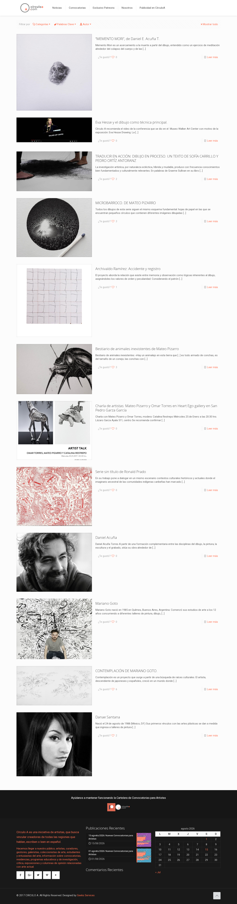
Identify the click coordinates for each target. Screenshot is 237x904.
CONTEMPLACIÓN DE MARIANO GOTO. (126, 670)
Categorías (42, 24)
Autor (86, 24)
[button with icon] (20, 875)
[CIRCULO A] (32, 8)
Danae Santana (107, 717)
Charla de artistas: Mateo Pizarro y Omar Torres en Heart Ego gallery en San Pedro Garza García (156, 407)
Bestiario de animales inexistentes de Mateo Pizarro (137, 348)
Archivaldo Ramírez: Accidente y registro (127, 268)
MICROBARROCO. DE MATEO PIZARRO (125, 202)
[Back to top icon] (217, 895)
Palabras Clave (65, 24)
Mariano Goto (106, 603)
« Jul (157, 872)
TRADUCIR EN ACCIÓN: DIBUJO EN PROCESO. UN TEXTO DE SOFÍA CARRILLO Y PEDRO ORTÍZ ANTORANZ (156, 158)
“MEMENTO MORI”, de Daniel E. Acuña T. (127, 38)
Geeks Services (86, 895)
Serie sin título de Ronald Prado (120, 471)
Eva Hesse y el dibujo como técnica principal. (131, 122)
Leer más (212, 57)
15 (206, 849)
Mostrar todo (210, 24)
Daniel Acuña (106, 537)
